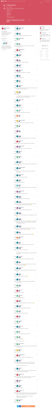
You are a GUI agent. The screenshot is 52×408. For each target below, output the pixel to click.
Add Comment (28, 406)
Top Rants (14, 1)
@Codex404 (18, 264)
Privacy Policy (42, 60)
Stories (17, 1)
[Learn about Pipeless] (7, 42)
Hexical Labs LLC (47, 59)
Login (45, 1)
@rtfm (17, 244)
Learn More (4, 49)
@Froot (20, 249)
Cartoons (47, 54)
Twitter (47, 57)
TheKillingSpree (11, 5)
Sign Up (48, 1)
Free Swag (41, 54)
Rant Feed (9, 1)
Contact (41, 56)
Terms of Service (47, 60)
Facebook (47, 56)
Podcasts (47, 55)
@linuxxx (18, 203)
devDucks (41, 55)
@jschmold (18, 214)
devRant (41, 59)
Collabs (21, 1)
